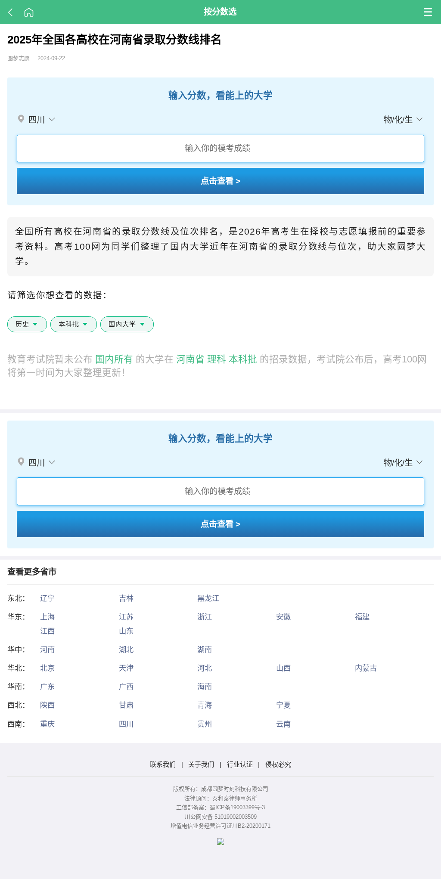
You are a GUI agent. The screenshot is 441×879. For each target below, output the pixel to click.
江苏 (126, 617)
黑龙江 (208, 598)
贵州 (204, 724)
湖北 (126, 649)
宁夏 (283, 705)
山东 (126, 631)
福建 (362, 617)
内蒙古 (366, 668)
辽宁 (47, 598)
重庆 (47, 724)
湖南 (204, 649)
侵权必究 (278, 764)
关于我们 (201, 764)
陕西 (47, 705)
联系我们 (163, 764)
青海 (204, 705)
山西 (283, 668)
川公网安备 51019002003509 (221, 817)
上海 (47, 617)
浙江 (204, 617)
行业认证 (240, 764)
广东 (47, 686)
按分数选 (220, 11)
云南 (283, 724)
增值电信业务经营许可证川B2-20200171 (220, 826)
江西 (47, 631)
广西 (126, 686)
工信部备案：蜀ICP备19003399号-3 (220, 807)
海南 (204, 686)
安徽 (283, 617)
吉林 (126, 598)
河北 (204, 668)
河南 (47, 649)
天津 (126, 668)
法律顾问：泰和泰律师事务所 (220, 798)
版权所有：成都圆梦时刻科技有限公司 (220, 789)
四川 (126, 724)
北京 (47, 668)
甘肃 (126, 705)
